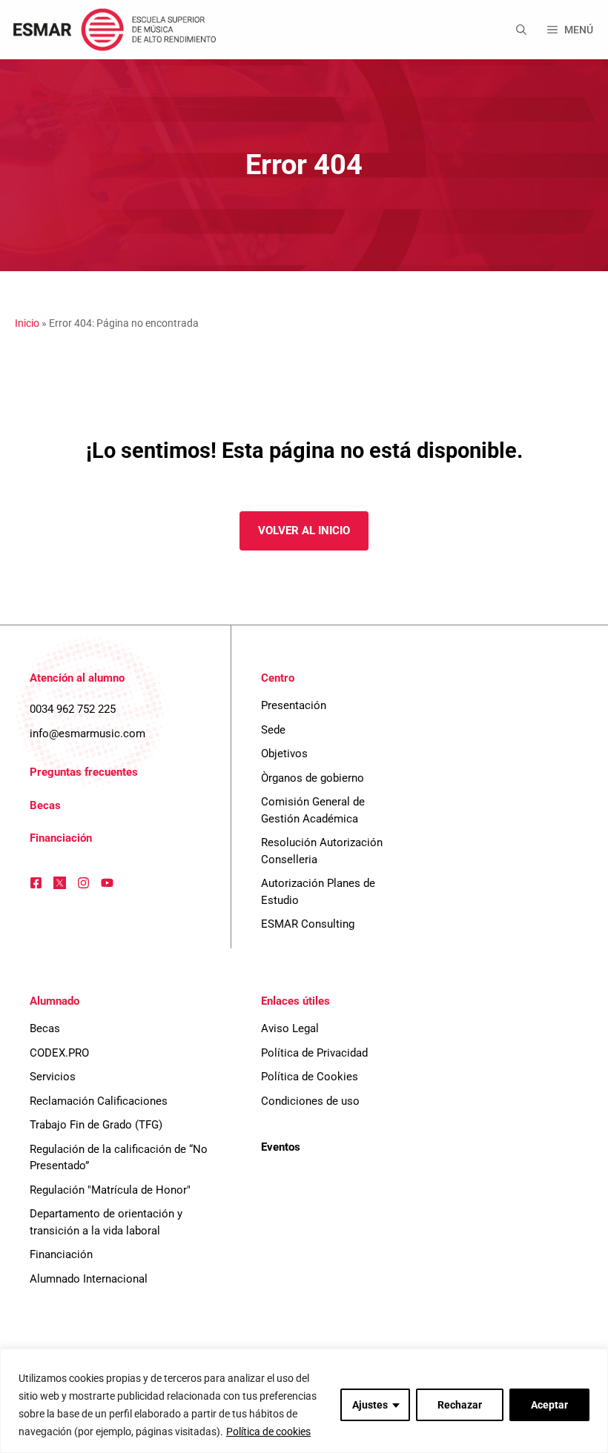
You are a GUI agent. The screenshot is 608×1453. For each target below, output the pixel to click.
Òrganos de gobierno (312, 778)
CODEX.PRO (59, 1053)
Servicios (53, 1076)
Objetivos (284, 753)
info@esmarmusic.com (87, 733)
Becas (45, 805)
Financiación (61, 838)
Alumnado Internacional (89, 1279)
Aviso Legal (290, 1028)
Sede (273, 730)
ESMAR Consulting (307, 924)
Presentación (293, 705)
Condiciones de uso (310, 1101)
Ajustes (370, 1405)
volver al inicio (304, 530)
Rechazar (459, 1405)
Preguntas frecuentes (84, 772)
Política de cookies (268, 1431)
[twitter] (59, 883)
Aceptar (549, 1405)
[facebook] (36, 883)
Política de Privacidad (314, 1053)
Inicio (27, 323)
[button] (521, 29)
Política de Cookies (309, 1076)
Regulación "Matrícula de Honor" (110, 1190)
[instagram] (83, 883)
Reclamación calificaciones (99, 1101)
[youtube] (107, 883)
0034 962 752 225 (73, 709)
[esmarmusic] (112, 29)
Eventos (280, 1147)
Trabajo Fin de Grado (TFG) (96, 1124)
